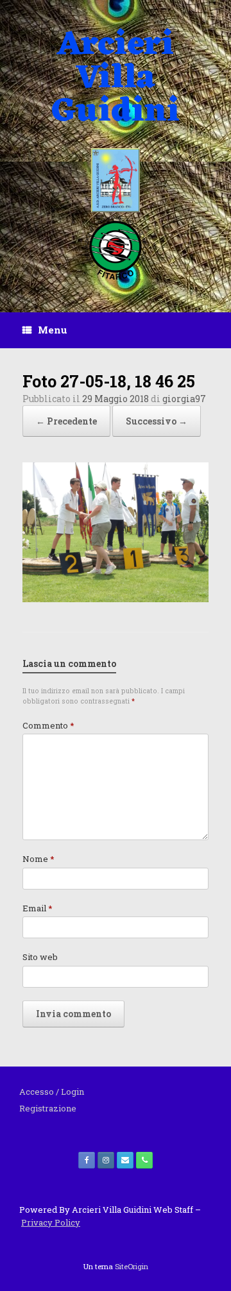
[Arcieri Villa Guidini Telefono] (144, 1160)
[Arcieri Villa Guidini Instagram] (106, 1160)
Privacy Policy (50, 1222)
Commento (48, 725)
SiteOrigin (131, 1266)
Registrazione (47, 1108)
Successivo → (156, 421)
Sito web (40, 957)
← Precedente (66, 421)
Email (37, 908)
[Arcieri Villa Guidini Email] (125, 1160)
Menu (52, 329)
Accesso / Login (51, 1091)
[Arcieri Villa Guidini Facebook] (86, 1160)
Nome (38, 859)
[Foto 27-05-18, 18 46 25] (115, 599)
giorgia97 (184, 398)
